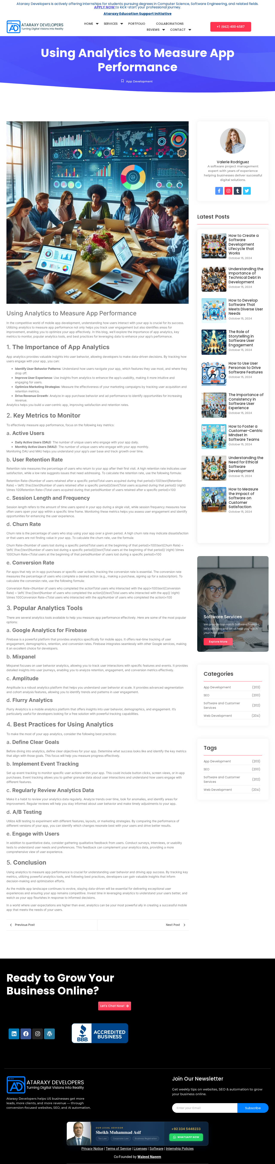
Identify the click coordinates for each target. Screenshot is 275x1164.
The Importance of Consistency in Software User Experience (246, 401)
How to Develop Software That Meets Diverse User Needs (246, 307)
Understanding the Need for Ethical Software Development (246, 464)
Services (111, 24)
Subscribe (253, 1108)
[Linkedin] (14, 1033)
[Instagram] (37, 1033)
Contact (178, 30)
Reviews (153, 30)
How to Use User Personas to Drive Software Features (246, 367)
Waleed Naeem (149, 1157)
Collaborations (169, 24)
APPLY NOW (104, 7)
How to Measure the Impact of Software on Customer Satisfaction (243, 498)
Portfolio (136, 24)
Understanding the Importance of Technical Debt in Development (246, 275)
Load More (233, 534)
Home (88, 24)
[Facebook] (25, 1033)
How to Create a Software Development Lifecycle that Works (244, 244)
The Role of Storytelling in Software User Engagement (241, 338)
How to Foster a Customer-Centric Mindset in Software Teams (246, 433)
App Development (139, 81)
